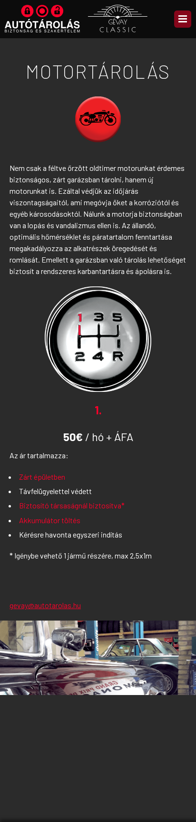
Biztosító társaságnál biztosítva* (72, 505)
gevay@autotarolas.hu (45, 605)
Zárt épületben (42, 476)
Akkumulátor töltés (49, 520)
